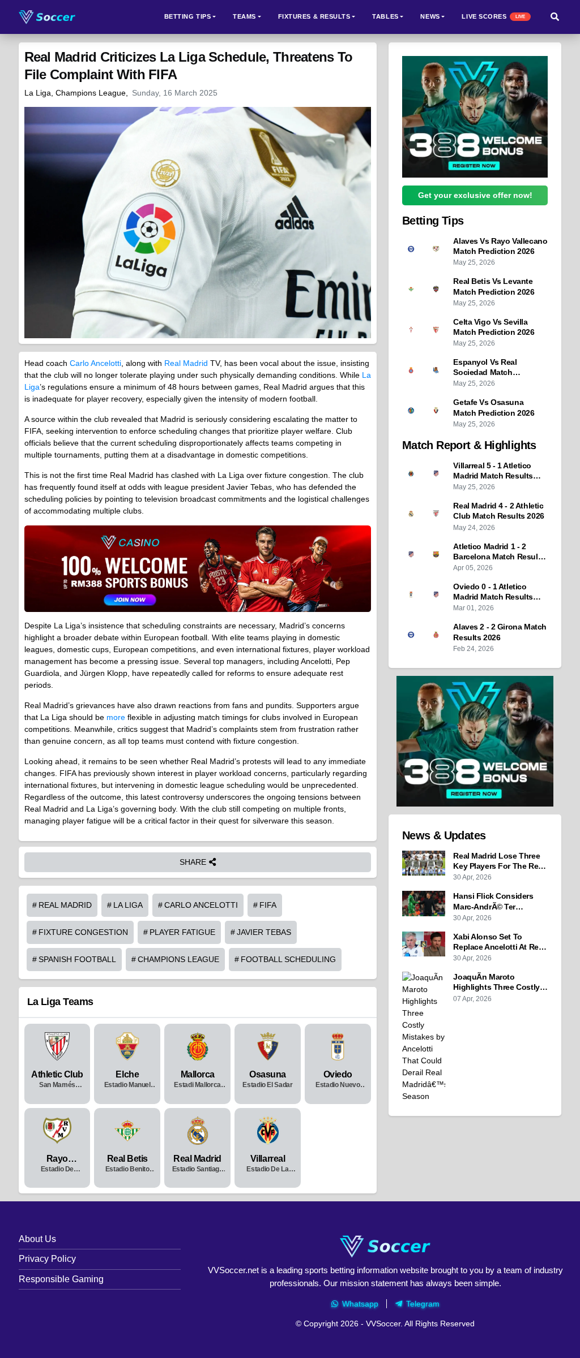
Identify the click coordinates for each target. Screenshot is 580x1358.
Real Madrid (186, 363)
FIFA (267, 904)
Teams (244, 16)
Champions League (178, 959)
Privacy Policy (47, 1259)
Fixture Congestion (83, 932)
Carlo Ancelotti (95, 363)
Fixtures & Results (314, 16)
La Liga (128, 904)
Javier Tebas (264, 932)
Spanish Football (77, 959)
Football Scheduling (288, 959)
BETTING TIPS (187, 16)
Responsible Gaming (61, 1279)
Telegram (423, 1303)
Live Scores (493, 16)
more (115, 717)
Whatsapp (360, 1303)
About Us (37, 1239)
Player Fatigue (182, 932)
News (430, 16)
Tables (385, 16)
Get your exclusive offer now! (475, 195)
